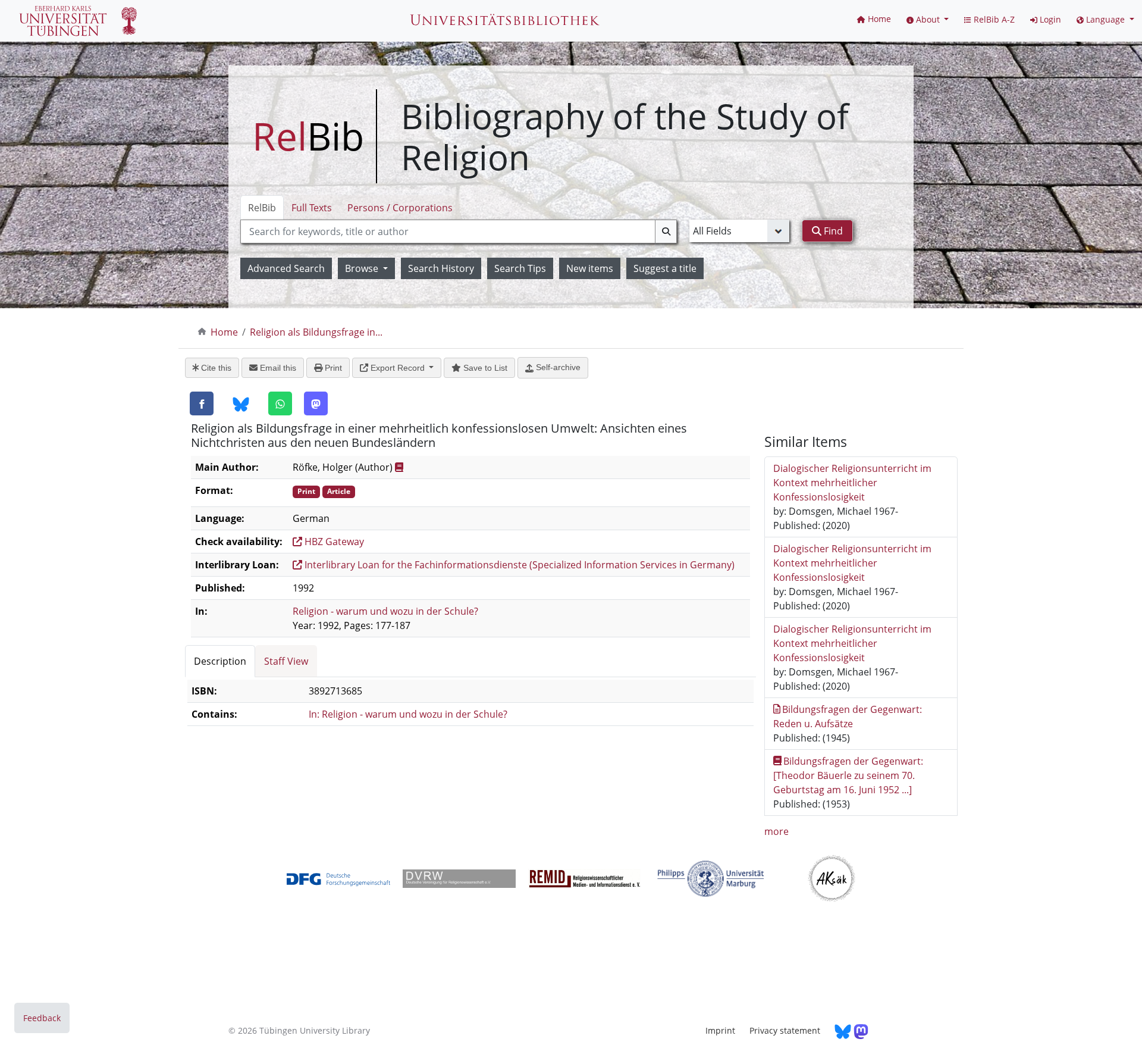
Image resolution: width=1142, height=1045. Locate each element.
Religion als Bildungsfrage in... (316, 332)
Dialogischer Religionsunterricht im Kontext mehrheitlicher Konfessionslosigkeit (852, 482)
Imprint (720, 1030)
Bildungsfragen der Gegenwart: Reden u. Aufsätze (848, 716)
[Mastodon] (316, 403)
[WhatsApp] (280, 403)
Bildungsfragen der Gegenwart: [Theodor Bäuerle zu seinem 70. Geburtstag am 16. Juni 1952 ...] (848, 775)
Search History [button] (441, 268)
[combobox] (458, 231)
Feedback (42, 1018)
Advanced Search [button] (286, 268)
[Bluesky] (240, 404)
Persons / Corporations (400, 207)
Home (224, 332)
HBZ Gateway (333, 541)
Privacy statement (784, 1030)
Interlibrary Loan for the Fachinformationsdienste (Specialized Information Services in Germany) (518, 564)
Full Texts (311, 207)
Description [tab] (220, 661)
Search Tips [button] (520, 268)
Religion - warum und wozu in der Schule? (385, 611)
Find (832, 230)
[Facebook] (202, 403)
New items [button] (589, 268)
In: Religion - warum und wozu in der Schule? (408, 714)
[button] (928, 19)
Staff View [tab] (286, 661)
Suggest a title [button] (665, 268)
